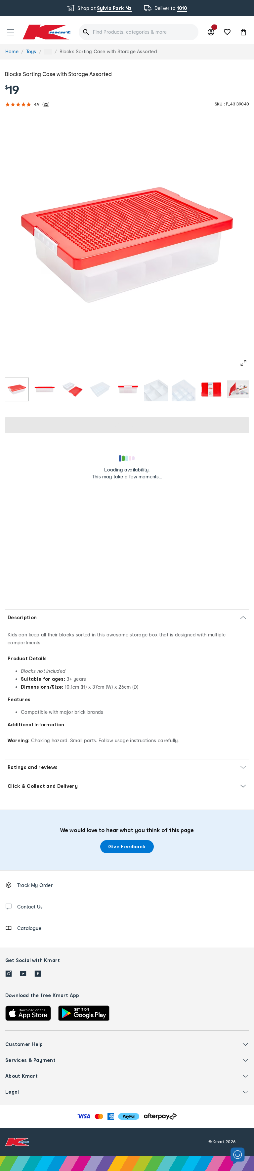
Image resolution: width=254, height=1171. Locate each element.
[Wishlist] (227, 32)
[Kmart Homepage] (46, 32)
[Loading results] (127, 458)
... (48, 51)
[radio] (17, 389)
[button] (10, 32)
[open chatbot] (237, 1156)
